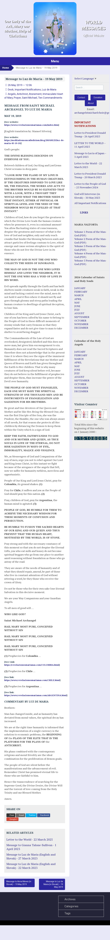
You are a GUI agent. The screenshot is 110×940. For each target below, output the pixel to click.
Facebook (44, 815)
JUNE (77, 306)
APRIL (78, 299)
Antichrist (22, 93)
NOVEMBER (81, 324)
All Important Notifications (90, 203)
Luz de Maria (49, 89)
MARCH (79, 295)
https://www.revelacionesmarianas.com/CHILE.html (32, 680)
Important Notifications (28, 89)
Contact (81, 97)
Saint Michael (29, 97)
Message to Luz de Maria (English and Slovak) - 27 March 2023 (31, 856)
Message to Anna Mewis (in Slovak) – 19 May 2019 (18, 882)
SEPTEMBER (81, 317)
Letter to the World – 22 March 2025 (88, 165)
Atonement (35, 93)
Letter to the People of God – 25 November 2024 (90, 185)
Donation (98, 97)
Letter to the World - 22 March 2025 (29, 839)
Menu (55, 61)
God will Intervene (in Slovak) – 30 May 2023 (87, 195)
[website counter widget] (90, 438)
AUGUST (79, 313)
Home (5, 67)
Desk (11, 89)
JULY (77, 309)
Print (11, 815)
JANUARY (80, 288)
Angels (12, 93)
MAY (77, 302)
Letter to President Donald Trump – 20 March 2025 (90, 175)
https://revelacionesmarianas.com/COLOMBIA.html (31, 665)
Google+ (13, 819)
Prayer (17, 97)
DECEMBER (81, 327)
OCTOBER (80, 320)
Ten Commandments (50, 97)
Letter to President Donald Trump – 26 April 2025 (90, 134)
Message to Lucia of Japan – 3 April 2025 (90, 154)
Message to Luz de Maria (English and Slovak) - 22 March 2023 (31, 866)
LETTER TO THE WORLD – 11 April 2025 (90, 144)
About (91, 103)
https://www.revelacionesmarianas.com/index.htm (31, 125)
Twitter (32, 815)
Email (21, 815)
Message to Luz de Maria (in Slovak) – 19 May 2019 (53, 884)
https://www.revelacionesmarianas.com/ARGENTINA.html (35, 695)
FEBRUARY (80, 291)
